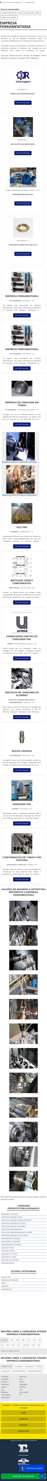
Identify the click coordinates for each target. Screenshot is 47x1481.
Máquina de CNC (15, 55)
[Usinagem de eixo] (23, 1058)
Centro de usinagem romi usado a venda (16, 1232)
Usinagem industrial (8, 13)
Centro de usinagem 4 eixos (11, 1217)
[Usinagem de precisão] (23, 1156)
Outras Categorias (23, 1271)
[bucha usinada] (21, 737)
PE (8, 1345)
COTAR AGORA (23, 103)
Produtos (23, 1425)
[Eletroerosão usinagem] (23, 1033)
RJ (12, 1340)
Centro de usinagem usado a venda (28, 13)
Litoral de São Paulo (34, 1371)
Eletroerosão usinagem (9, 17)
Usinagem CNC (23, 58)
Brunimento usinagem (9, 1214)
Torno (3, 1283)
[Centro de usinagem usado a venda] (23, 1107)
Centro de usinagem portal (12, 1229)
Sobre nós (23, 1419)
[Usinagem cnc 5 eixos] (23, 935)
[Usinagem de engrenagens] (23, 984)
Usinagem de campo (8, 1257)
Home (23, 1413)
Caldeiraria (34, 58)
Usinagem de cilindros (10, 1260)
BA (13, 1345)
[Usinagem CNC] (21, 790)
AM (33, 1345)
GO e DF (26, 1345)
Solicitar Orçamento (23, 1476)
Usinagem (13, 58)
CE (19, 1345)
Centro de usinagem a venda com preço (16, 1220)
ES (23, 1340)
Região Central (7, 1366)
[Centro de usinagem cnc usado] (23, 1181)
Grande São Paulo (19, 1371)
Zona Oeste (29, 1366)
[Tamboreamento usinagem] (23, 1083)
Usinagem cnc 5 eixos (9, 1254)
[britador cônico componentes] (21, 566)
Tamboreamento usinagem (11, 1245)
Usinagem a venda (8, 1251)
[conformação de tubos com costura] (21, 843)
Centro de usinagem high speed (13, 1226)
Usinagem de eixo (7, 1263)
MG (18, 1340)
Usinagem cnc (6, 1289)
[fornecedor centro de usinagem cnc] (21, 622)
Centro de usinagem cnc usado (13, 1223)
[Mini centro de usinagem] (23, 911)
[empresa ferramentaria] (20, 446)
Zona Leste (5, 1371)
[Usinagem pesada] (23, 960)
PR (34, 1340)
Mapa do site (23, 1431)
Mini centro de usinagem (10, 1242)
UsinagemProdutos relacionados (23, 1207)
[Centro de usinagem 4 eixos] (23, 1132)
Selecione (4, 1340)
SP (29, 1340)
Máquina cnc (6, 1277)
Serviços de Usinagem (32, 55)
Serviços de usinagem (9, 1280)
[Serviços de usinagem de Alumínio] (21, 678)
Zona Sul (39, 1366)
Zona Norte (18, 1366)
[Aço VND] (21, 513)
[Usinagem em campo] (23, 1009)
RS (2, 1345)
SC (40, 1340)
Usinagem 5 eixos (7, 1248)
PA (39, 1345)
